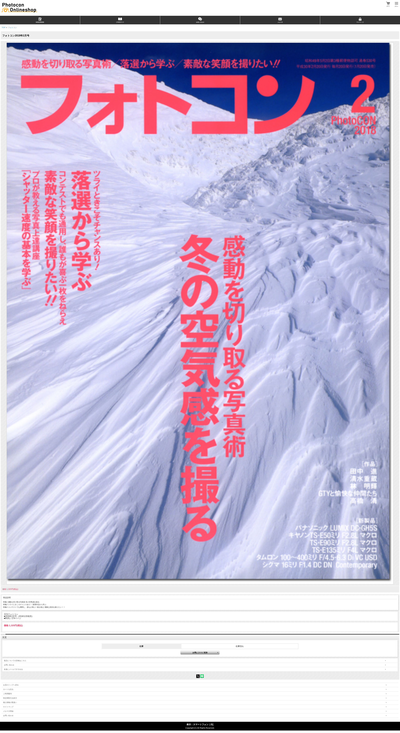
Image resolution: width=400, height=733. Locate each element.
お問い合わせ (9, 665)
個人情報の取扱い (10, 702)
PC (212, 724)
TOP (3, 27)
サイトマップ (8, 707)
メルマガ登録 (8, 711)
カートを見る (8, 689)
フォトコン (12, 27)
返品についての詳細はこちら (15, 660)
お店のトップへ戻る (11, 685)
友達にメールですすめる (13, 669)
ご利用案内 (7, 694)
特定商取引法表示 (10, 698)
